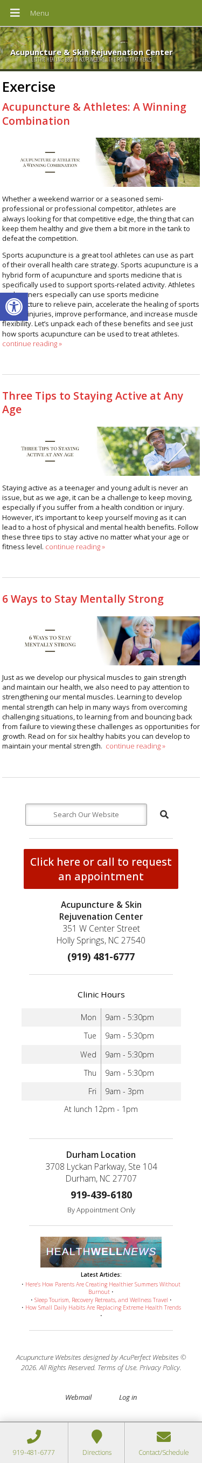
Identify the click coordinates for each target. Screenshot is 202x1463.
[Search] (164, 814)
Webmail (78, 1397)
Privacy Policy (160, 1367)
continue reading (32, 343)
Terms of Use (116, 1367)
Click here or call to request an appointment (101, 869)
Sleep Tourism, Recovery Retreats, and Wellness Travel (101, 1300)
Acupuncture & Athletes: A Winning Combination (94, 113)
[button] (14, 307)
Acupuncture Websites (48, 1357)
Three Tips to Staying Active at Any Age (92, 402)
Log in (128, 1397)
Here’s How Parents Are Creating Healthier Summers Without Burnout (102, 1288)
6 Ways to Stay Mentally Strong (83, 598)
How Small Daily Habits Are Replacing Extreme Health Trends (103, 1307)
